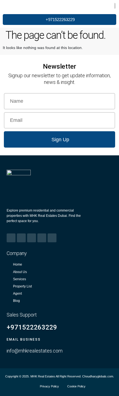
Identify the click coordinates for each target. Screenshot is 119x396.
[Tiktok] (52, 237)
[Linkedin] (41, 237)
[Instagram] (21, 237)
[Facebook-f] (11, 237)
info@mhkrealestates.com (35, 351)
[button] (12, 6)
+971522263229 (32, 327)
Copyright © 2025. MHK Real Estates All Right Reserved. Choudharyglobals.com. (59, 376)
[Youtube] (31, 237)
